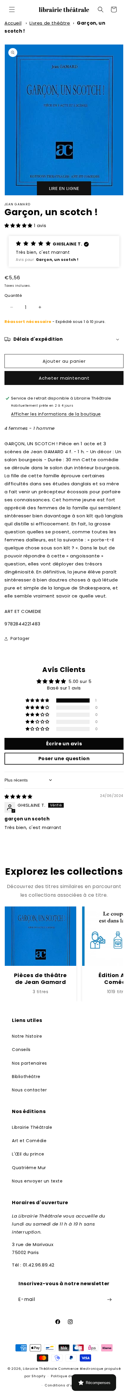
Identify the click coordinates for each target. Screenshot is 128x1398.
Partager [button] (20, 638)
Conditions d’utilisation (67, 1385)
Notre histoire (27, 1036)
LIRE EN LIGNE (64, 188)
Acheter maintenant (64, 378)
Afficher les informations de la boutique (56, 414)
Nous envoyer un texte (37, 1181)
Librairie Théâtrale (32, 1127)
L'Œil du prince (28, 1154)
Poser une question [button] (64, 758)
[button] (11, 9)
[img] (18, 796)
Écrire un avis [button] (64, 743)
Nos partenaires (29, 1063)
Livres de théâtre (49, 23)
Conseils (21, 1050)
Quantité (13, 295)
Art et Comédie (29, 1141)
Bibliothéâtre (26, 1077)
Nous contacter (29, 1090)
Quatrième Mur (29, 1168)
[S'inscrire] (109, 1300)
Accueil (12, 23)
